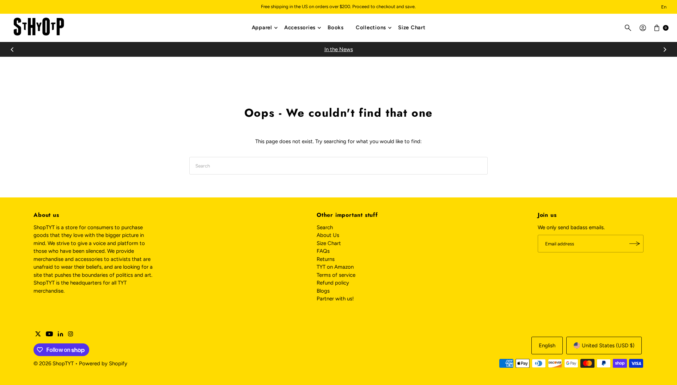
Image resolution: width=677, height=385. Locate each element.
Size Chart (412, 27)
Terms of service (336, 275)
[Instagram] (70, 334)
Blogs (323, 291)
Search (325, 227)
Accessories (300, 27)
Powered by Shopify (103, 363)
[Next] (665, 49)
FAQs (323, 251)
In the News (338, 49)
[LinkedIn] (60, 334)
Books (336, 27)
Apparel (262, 27)
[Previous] (12, 49)
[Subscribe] (635, 243)
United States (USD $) (608, 345)
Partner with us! (335, 298)
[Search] (628, 28)
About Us (328, 235)
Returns (326, 259)
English (547, 345)
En (663, 7)
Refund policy (333, 283)
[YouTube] (49, 334)
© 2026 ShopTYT (53, 363)
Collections (371, 27)
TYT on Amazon (335, 267)
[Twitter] (38, 334)
